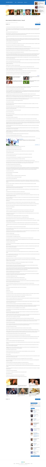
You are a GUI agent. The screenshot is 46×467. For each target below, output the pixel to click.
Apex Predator (34, 418)
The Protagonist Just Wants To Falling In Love (36, 438)
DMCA (31, 463)
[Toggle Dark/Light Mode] (39, 22)
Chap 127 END (35, 448)
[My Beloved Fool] (32, 444)
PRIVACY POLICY (18, 463)
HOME (15, 2)
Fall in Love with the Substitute (36, 447)
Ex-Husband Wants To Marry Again (36, 410)
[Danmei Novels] (9, 2)
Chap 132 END (35, 419)
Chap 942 (35, 441)
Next (38, 24)
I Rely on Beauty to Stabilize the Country (11, 22)
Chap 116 (34, 416)
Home (6, 22)
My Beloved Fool (35, 443)
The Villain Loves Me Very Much (36, 428)
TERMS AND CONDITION (20, 2)
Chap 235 (34, 454)
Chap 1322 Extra (35, 430)
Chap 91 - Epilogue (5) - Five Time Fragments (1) (36, 435)
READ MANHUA (7, 5)
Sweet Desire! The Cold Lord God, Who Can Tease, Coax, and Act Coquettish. (36, 423)
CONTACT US (25, 2)
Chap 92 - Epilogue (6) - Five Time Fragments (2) (36, 433)
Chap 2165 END (35, 424)
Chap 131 (34, 420)
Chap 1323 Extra (35, 429)
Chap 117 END (35, 415)
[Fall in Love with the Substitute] (32, 448)
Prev (36, 24)
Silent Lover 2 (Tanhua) (35, 414)
